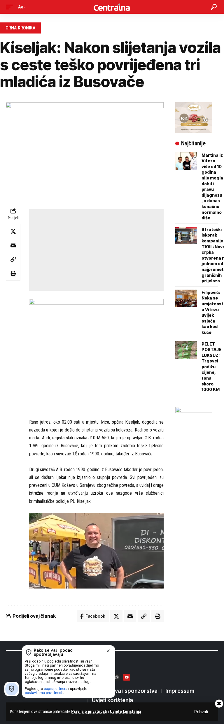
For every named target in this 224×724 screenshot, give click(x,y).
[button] (11, 7)
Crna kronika (20, 28)
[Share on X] (13, 231)
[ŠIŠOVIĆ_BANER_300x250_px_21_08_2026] (193, 117)
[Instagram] (116, 677)
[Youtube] (126, 677)
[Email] (13, 245)
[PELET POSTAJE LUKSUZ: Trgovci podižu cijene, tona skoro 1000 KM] (186, 350)
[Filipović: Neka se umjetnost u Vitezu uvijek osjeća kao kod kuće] (186, 298)
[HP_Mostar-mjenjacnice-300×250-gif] (193, 422)
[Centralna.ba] (112, 7)
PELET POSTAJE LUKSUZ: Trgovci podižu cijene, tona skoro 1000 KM (211, 366)
